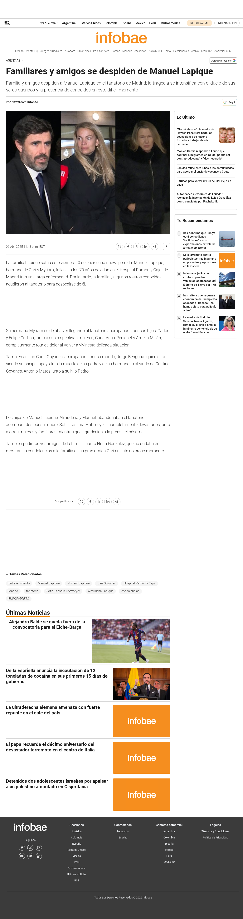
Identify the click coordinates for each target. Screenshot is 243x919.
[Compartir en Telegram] (154, 246)
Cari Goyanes (107, 583)
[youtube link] (22, 856)
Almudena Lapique (100, 591)
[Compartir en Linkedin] (145, 246)
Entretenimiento (19, 583)
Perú (152, 23)
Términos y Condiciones (216, 831)
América (77, 831)
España (126, 23)
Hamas (115, 51)
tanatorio (32, 591)
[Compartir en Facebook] (128, 246)
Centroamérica (170, 23)
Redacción (123, 831)
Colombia (111, 23)
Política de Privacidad (215, 837)
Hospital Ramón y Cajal (140, 583)
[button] (7, 23)
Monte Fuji (32, 51)
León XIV (206, 51)
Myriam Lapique (79, 583)
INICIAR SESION (227, 23)
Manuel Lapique (49, 583)
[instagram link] (39, 848)
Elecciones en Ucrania (186, 51)
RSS (76, 880)
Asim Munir (155, 51)
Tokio (167, 51)
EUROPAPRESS (18, 599)
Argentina (69, 23)
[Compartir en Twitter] (137, 246)
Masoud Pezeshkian (134, 51)
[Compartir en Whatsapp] (119, 246)
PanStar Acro (101, 51)
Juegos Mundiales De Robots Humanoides (66, 51)
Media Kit (169, 862)
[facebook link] (22, 848)
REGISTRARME (199, 23)
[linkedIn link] (39, 856)
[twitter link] (30, 848)
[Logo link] (121, 37)
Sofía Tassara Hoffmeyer (63, 591)
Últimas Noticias (76, 874)
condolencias (130, 591)
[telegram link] (30, 856)
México (140, 23)
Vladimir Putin (222, 51)
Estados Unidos (90, 23)
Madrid (13, 591)
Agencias (13, 60)
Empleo (123, 837)
